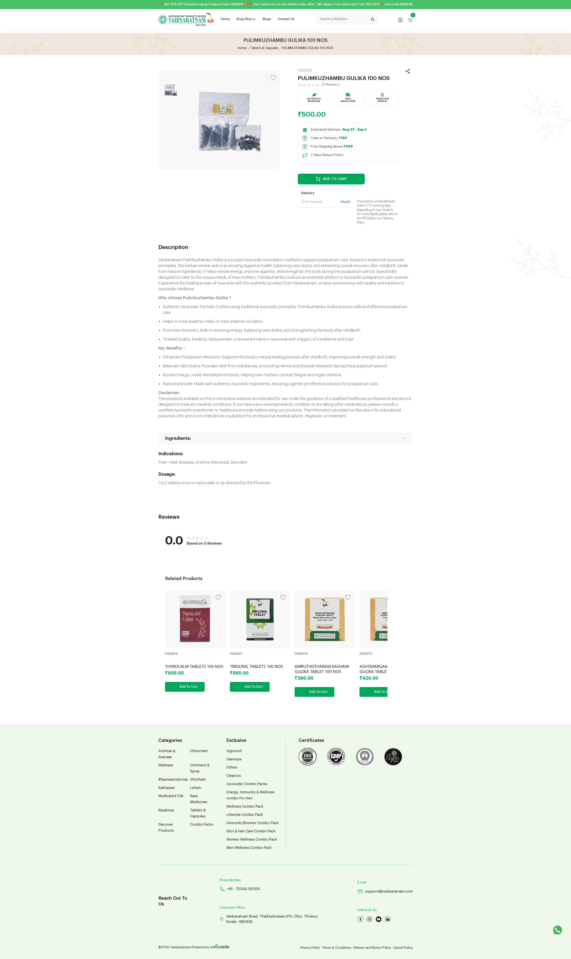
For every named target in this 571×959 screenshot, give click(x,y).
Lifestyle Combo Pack (244, 815)
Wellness (165, 765)
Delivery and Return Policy (372, 947)
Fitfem (231, 767)
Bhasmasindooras (173, 779)
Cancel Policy (403, 947)
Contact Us (286, 19)
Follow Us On (367, 910)
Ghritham (198, 779)
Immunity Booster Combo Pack (252, 823)
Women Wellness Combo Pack (251, 839)
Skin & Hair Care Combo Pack (250, 831)
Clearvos (233, 776)
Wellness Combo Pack (244, 806)
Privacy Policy (310, 947)
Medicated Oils (170, 796)
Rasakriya (166, 810)
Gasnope (234, 759)
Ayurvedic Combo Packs (246, 784)
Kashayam (166, 788)
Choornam (199, 751)
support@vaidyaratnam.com (389, 891)
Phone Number (230, 880)
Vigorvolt (234, 751)
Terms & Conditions (336, 947)
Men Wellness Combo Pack (249, 848)
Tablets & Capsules (264, 48)
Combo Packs (201, 824)
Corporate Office (232, 907)
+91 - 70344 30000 (243, 889)
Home (225, 19)
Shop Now (244, 19)
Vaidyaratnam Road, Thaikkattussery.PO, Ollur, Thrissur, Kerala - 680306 (272, 919)
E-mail (362, 882)
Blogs (267, 19)
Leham (195, 788)
